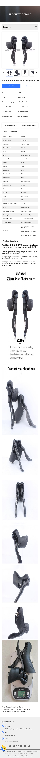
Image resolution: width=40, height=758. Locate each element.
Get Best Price (11, 86)
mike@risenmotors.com (11, 741)
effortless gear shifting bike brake (13, 711)
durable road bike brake (14, 707)
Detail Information (11, 125)
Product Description (29, 125)
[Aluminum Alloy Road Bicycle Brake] (20, 50)
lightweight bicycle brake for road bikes (16, 709)
